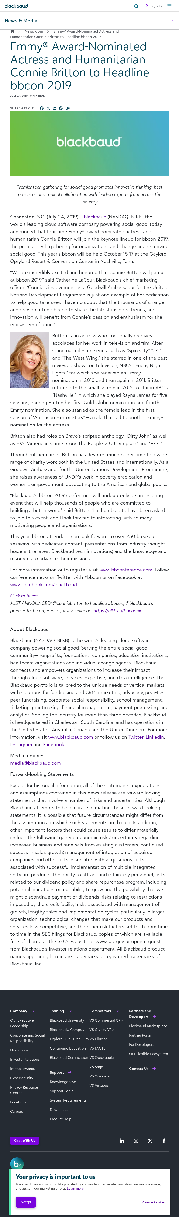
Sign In (156, 6)
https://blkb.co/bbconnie (117, 610)
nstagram (21, 744)
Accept (26, 1202)
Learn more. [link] (75, 1188)
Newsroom (34, 31)
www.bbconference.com (125, 570)
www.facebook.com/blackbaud (43, 584)
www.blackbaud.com (70, 737)
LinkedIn (155, 737)
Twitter (135, 737)
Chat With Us (24, 1140)
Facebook (53, 744)
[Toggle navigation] (169, 6)
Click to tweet (24, 596)
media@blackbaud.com (35, 763)
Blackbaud (95, 216)
